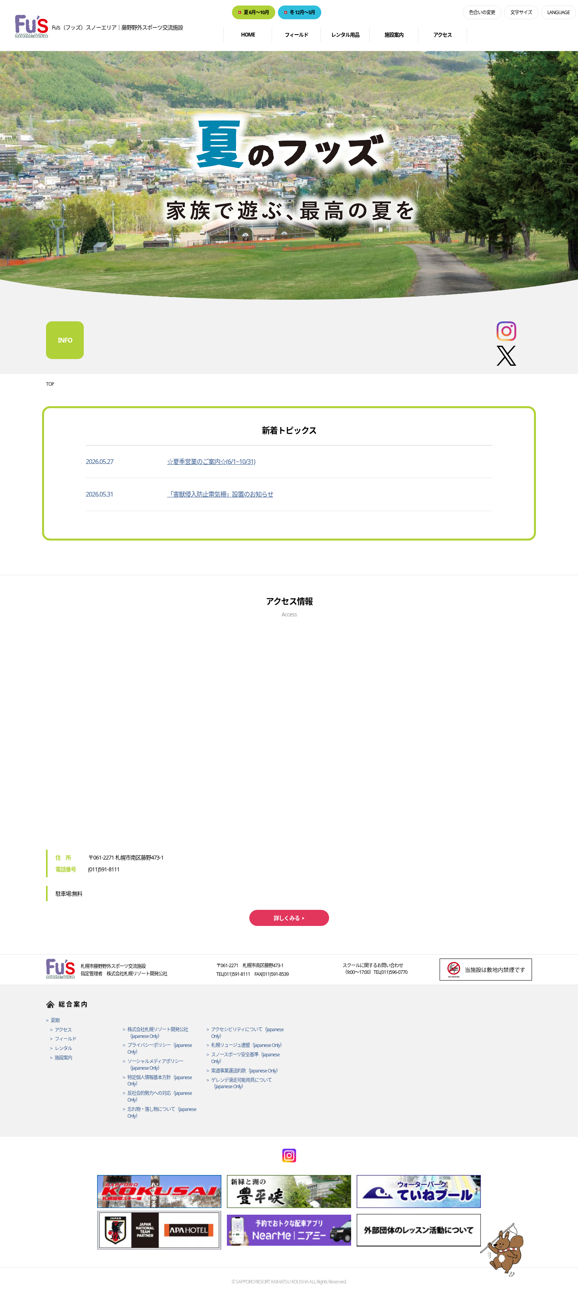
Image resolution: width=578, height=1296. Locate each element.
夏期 (55, 1020)
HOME (248, 34)
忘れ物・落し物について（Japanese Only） (161, 1112)
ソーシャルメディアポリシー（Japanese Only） (155, 1064)
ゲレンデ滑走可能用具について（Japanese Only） (241, 1083)
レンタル (63, 1048)
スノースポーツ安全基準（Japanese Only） (245, 1058)
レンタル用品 (345, 34)
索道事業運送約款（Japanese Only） (245, 1071)
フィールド (296, 34)
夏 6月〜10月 (256, 12)
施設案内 (394, 34)
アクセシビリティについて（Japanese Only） (247, 1033)
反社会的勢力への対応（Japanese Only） (159, 1096)
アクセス (442, 34)
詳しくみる (287, 918)
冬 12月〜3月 (302, 12)
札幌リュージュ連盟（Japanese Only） (247, 1045)
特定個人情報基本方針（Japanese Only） (159, 1080)
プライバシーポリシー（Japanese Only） (159, 1048)
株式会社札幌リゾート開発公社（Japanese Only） (157, 1033)
